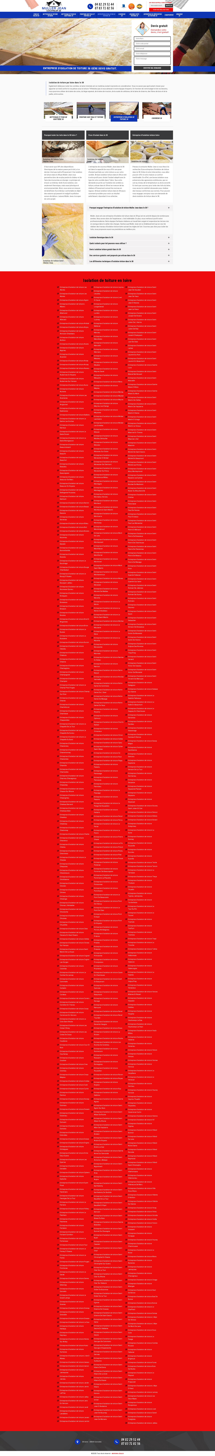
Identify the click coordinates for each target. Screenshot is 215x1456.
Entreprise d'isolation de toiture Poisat (108, 858)
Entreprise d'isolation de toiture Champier (72, 680)
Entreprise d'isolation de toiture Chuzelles (72, 923)
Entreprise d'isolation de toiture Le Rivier (141, 1251)
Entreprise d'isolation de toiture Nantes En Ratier (109, 658)
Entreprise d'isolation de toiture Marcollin (106, 344)
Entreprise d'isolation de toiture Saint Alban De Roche (108, 1113)
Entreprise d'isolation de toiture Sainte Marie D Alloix (142, 386)
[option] (58, 112)
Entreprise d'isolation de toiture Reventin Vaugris (106, 1023)
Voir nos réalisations (161, 10)
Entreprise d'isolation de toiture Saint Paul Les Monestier (142, 522)
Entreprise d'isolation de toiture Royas (108, 1078)
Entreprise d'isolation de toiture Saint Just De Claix (142, 340)
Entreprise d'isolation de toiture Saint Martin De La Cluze (74, 950)
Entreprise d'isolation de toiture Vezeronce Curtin (140, 1111)
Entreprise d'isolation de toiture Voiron (142, 1223)
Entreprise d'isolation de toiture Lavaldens (72, 1412)
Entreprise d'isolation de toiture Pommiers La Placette (106, 876)
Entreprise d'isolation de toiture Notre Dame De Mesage (108, 697)
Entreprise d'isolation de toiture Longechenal (106, 305)
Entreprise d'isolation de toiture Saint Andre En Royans (108, 1139)
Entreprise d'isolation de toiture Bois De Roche (142, 1367)
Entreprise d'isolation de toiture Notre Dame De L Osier (108, 691)
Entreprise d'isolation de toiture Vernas (143, 1060)
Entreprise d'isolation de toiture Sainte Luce (142, 366)
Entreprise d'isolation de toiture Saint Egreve (108, 1301)
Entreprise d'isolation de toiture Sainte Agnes (108, 1100)
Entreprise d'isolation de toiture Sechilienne (140, 748)
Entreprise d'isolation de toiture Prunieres (106, 967)
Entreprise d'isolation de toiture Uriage (142, 1280)
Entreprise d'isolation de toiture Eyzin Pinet (74, 1184)
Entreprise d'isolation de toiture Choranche (72, 910)
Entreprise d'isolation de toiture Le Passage (107, 791)
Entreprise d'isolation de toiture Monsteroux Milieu (106, 476)
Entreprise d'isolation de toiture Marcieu (106, 331)
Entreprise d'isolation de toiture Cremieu (72, 1069)
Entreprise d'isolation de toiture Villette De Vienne (143, 1202)
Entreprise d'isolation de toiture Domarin (72, 1121)
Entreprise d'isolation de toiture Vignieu (140, 1125)
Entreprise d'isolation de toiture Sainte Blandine (108, 1223)
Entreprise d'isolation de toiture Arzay (74, 364)
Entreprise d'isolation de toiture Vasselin (140, 999)
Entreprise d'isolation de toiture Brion (74, 625)
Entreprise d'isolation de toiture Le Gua (74, 1322)
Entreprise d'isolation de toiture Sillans (142, 816)
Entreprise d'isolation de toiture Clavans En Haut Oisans (72, 934)
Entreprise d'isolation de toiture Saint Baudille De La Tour (108, 1197)
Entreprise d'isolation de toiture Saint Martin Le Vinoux (142, 424)
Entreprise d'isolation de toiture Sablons (106, 1094)
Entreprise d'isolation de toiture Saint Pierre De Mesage (142, 561)
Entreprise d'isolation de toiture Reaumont (106, 993)
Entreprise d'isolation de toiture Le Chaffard (141, 1308)
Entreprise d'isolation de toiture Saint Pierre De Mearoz (142, 554)
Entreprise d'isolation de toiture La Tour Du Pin (141, 907)
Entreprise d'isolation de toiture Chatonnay (72, 829)
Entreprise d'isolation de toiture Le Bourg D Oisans (73, 575)
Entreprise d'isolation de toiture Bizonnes (72, 536)
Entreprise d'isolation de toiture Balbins (75, 415)
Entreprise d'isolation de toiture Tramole (140, 920)
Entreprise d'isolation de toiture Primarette (106, 954)
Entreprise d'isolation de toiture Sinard (142, 820)
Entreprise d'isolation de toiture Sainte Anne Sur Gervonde (108, 1152)
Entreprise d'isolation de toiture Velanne (140, 1038)
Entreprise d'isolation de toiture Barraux (72, 426)
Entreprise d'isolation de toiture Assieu (74, 368)
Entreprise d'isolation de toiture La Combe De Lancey (73, 974)
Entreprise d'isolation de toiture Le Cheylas (73, 858)
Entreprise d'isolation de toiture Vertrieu (140, 1085)
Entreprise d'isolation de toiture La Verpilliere (141, 1072)
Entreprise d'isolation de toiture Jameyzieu (140, 1268)
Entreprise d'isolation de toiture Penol (108, 816)
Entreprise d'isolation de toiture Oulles (108, 739)
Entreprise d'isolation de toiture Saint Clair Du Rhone (108, 1275)
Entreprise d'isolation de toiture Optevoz (106, 717)
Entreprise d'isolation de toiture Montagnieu (106, 489)
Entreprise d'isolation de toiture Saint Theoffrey (142, 651)
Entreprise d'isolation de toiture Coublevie (72, 1039)
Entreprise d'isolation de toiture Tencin (142, 866)
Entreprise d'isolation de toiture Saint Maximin (142, 444)
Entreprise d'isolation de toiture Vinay (142, 1208)
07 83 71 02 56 (104, 8)
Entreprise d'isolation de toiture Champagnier (72, 673)
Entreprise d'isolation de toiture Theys (142, 876)
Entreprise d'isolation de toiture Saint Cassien (108, 1243)
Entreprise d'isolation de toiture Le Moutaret (107, 626)
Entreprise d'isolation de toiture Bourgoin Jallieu (72, 581)
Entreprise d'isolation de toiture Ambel (74, 323)
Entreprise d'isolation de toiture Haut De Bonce (142, 1291)
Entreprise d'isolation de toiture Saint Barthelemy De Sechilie (108, 1191)
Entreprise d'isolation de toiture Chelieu (72, 845)
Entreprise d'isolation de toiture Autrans (72, 390)
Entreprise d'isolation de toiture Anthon (72, 339)
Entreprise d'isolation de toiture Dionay (74, 1099)
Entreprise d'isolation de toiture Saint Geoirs (108, 1333)
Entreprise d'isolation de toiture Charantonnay (72, 751)
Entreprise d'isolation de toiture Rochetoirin (106, 1050)
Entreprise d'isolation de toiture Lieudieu (106, 292)
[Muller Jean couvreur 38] (54, 6)
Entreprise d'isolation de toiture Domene (72, 1127)
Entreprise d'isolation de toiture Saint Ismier (108, 1398)
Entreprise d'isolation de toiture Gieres (74, 1278)
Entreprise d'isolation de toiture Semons (140, 755)
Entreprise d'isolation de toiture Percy (108, 820)
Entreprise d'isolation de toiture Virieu (142, 1211)
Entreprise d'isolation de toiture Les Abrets (73, 288)
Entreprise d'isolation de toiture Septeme (140, 761)
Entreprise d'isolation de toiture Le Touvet (141, 914)
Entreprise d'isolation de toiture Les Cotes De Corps (73, 1033)
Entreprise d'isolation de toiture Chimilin (72, 884)
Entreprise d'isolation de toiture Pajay (108, 760)
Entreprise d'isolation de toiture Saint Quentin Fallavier (142, 573)
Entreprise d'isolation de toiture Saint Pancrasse (142, 502)
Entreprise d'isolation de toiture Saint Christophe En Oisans (108, 1256)
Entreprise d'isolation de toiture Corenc (74, 998)
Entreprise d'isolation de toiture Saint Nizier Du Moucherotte (142, 489)
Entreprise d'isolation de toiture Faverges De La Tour (72, 1197)
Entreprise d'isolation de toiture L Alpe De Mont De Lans (142, 1325)
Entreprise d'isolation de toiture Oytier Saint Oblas (108, 748)
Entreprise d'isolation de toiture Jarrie (74, 1386)
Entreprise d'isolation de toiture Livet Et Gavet (108, 299)
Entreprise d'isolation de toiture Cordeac (72, 993)
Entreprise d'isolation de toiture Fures (142, 1362)
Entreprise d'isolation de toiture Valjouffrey (140, 980)
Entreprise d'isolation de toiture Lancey (143, 1392)
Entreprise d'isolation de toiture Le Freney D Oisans (73, 1250)
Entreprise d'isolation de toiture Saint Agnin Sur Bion (108, 1107)
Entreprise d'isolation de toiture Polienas (106, 863)
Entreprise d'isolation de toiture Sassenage (140, 729)
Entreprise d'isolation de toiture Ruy (107, 1089)
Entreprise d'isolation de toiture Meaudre (106, 376)
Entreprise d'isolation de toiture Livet (142, 1409)
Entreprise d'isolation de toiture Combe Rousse (143, 1344)
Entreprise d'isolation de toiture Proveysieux (106, 961)
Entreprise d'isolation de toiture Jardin (74, 1383)
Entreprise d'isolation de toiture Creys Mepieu (74, 1076)
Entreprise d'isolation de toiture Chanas (72, 699)
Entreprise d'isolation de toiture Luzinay (106, 318)
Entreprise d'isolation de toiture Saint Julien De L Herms (142, 321)
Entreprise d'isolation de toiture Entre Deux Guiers (74, 1154)
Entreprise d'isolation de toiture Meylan (109, 396)
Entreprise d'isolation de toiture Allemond (72, 312)
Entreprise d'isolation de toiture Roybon (106, 1083)
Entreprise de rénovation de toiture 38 (152, 15)
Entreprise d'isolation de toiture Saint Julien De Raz (142, 327)
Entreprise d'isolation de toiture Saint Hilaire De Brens (108, 1366)
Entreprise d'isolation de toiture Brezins (72, 614)
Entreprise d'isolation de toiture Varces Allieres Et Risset (143, 993)
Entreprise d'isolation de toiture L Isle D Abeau (74, 1357)
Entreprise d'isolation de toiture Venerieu (140, 1045)
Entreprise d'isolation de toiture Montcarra (106, 515)
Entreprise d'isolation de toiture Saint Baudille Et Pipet (108, 1204)
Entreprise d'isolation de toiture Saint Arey (108, 1171)
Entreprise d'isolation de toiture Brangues (72, 594)
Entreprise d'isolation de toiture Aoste (74, 344)
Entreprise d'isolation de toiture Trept (142, 939)
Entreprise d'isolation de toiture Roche (108, 1038)
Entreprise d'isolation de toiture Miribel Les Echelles (108, 424)
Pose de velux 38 (36, 15)
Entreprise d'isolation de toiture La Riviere (107, 1033)
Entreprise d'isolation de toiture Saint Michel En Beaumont (142, 457)
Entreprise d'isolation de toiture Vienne (143, 1116)
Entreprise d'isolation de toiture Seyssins (140, 794)
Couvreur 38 (121, 15)
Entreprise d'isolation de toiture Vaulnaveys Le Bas (140, 1019)
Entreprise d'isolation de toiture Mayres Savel (106, 370)
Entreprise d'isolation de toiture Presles (106, 941)
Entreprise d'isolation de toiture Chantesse (72, 712)
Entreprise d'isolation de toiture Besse (74, 507)
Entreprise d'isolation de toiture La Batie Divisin (73, 433)
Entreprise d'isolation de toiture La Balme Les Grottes (73, 420)
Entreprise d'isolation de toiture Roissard (106, 1056)
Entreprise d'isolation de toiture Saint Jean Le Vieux (142, 308)
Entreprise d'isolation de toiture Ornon (108, 735)
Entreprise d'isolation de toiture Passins (106, 798)
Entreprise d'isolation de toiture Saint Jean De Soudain (142, 288)
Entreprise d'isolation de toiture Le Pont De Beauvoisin (107, 896)
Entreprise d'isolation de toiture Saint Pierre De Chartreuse (142, 541)
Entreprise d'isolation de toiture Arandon (72, 355)
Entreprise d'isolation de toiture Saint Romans (142, 599)
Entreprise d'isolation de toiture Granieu (72, 1303)
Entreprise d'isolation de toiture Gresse (74, 1318)
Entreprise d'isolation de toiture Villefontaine (140, 1170)
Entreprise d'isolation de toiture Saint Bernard (108, 1210)
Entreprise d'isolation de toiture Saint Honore (108, 1392)
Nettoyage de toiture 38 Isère (50, 15)
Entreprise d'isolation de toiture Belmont (72, 498)
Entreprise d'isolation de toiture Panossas (106, 778)
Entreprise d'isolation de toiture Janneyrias (72, 1371)
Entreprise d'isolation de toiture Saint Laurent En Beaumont (142, 360)
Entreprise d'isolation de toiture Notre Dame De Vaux (108, 704)
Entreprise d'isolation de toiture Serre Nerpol (108, 671)
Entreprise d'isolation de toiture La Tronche (141, 944)
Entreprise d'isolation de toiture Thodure (140, 881)
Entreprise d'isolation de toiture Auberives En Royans (72, 373)
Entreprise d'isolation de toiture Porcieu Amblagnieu (106, 928)
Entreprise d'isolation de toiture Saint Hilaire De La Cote (108, 1372)
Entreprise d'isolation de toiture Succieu (140, 851)
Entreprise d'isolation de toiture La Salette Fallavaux (141, 697)
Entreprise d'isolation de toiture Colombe (72, 967)
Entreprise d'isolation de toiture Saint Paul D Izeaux (142, 515)
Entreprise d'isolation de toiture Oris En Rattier (109, 723)
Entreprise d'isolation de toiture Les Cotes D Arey (73, 1027)
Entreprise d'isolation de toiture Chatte (74, 834)
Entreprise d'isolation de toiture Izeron (74, 1366)
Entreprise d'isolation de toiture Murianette (106, 645)
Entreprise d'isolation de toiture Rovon (108, 1074)
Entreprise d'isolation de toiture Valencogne (140, 967)
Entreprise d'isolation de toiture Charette (72, 764)
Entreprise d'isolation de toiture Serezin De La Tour (140, 768)
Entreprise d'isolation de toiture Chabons (72, 654)
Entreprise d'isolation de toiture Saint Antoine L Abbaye (108, 1158)
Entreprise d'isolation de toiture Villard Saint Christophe (142, 1164)
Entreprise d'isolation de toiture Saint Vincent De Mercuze (142, 677)
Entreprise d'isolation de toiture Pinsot (108, 847)
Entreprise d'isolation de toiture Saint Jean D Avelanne (108, 1405)
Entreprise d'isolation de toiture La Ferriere (73, 1203)
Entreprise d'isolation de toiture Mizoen (106, 430)
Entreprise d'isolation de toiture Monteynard (106, 541)
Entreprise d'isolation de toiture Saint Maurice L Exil (142, 437)
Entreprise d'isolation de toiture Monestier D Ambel (106, 456)
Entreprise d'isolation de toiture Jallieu (142, 1423)
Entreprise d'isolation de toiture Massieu (106, 357)
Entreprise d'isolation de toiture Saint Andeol (108, 1132)
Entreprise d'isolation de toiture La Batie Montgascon (73, 439)
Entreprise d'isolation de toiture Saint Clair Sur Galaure (108, 1282)
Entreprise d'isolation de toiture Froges (74, 1262)
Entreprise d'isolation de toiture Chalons (72, 660)
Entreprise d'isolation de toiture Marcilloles (106, 337)
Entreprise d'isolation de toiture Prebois (106, 935)
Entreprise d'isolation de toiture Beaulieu (72, 465)
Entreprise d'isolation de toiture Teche (142, 862)
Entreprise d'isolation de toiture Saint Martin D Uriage (142, 418)
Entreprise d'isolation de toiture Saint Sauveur (142, 606)
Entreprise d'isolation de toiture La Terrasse (141, 871)
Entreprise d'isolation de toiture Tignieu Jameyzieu (140, 894)
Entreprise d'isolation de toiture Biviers (74, 531)
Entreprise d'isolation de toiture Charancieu (72, 744)
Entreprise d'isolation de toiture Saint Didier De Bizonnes (108, 1288)
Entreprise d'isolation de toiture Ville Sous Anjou (142, 1189)
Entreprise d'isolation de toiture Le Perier (107, 825)
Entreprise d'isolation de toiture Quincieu (106, 987)
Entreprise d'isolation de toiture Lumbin (106, 312)
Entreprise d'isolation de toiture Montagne (106, 482)
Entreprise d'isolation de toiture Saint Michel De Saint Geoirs (142, 450)
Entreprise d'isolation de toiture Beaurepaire (72, 472)
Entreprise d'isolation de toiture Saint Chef (108, 1249)
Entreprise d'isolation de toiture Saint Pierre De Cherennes (142, 548)
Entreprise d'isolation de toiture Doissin (75, 1109)
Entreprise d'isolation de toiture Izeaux (74, 1362)
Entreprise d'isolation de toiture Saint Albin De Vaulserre (108, 1126)
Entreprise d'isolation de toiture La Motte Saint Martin (107, 616)
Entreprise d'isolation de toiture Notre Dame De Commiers (108, 684)
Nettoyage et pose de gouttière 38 (68, 15)
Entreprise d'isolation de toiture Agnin (74, 300)
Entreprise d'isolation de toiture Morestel (106, 583)
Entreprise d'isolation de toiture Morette (106, 596)
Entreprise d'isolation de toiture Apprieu (72, 349)
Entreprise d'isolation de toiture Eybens (75, 1172)
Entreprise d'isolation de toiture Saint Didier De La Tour (108, 1295)
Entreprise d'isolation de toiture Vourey (143, 1240)
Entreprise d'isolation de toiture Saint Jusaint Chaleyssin (142, 334)
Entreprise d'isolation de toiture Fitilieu (74, 1209)
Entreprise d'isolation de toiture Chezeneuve (72, 871)
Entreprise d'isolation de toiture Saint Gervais (108, 1353)
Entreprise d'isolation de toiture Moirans (106, 443)
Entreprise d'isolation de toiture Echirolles (72, 1134)
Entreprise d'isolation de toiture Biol (73, 527)
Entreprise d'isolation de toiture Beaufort (72, 459)
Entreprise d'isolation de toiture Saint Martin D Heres (142, 411)
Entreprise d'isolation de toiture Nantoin (106, 665)
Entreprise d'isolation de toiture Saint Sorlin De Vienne (142, 638)
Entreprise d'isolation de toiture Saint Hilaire (108, 1385)
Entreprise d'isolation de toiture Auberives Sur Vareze (72, 380)
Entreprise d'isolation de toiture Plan (108, 855)
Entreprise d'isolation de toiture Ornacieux (106, 730)
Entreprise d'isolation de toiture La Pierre (107, 831)
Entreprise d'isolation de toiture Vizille (142, 1219)
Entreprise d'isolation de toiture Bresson (72, 607)
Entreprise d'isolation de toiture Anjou (74, 327)
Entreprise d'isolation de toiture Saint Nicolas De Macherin (142, 483)
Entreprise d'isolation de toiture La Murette (107, 639)
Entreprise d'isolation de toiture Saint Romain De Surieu (142, 593)
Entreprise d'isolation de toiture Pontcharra (106, 889)
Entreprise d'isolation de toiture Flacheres (72, 1220)
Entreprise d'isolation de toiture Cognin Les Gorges (74, 961)
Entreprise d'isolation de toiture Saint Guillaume (108, 1359)
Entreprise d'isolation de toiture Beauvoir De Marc (72, 478)
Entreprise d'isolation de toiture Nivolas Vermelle (109, 678)
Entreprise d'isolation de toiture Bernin (74, 503)
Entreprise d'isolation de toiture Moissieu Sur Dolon (106, 450)
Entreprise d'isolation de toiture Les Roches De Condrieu (107, 1043)
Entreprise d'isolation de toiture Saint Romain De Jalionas (142, 586)
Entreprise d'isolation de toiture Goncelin (72, 1290)
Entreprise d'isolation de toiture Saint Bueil (108, 1236)
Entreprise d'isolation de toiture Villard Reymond (142, 1157)
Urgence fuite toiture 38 (134, 15)
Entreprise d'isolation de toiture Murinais (106, 652)
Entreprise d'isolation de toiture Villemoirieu (140, 1176)
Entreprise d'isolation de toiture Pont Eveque (108, 915)
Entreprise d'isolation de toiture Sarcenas (140, 716)
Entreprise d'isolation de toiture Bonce (142, 1303)
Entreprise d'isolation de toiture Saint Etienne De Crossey (108, 1307)
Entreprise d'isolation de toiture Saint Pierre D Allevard (142, 528)
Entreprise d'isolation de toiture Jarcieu (72, 1377)
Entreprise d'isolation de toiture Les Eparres (73, 1161)
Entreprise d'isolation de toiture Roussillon (106, 1069)
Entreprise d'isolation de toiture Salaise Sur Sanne (143, 690)
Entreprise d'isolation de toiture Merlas (108, 392)
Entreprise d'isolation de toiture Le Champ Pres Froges (73, 686)
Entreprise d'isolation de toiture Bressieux (72, 601)
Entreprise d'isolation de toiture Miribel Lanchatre (108, 417)
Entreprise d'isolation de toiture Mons (142, 1256)
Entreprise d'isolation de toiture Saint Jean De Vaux (142, 295)
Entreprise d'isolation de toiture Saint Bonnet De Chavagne (108, 1230)
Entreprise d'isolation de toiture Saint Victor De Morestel (142, 671)
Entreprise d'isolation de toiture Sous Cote (142, 1331)
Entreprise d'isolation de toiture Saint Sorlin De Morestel (142, 632)
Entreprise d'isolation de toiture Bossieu (72, 555)
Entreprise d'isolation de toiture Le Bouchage (73, 562)
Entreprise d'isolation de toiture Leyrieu (109, 287)
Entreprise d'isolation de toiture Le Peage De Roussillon (107, 804)
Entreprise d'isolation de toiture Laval (74, 1407)
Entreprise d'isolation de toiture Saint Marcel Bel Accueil (142, 373)
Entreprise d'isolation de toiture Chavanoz (72, 839)
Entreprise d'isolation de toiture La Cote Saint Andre (73, 1020)
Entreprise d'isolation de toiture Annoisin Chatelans (72, 332)
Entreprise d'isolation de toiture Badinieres (72, 409)
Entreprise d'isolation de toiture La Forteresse (73, 1240)
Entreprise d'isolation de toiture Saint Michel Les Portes (142, 463)
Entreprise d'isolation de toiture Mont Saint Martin (108, 567)
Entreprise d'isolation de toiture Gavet (142, 1413)
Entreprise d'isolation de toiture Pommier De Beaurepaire (106, 870)
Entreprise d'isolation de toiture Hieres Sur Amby (74, 1340)
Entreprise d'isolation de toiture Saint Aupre (108, 1178)
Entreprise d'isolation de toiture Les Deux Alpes (141, 1397)
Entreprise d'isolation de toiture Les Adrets (73, 295)
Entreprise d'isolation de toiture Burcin (74, 642)
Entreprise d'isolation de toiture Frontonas (72, 1267)
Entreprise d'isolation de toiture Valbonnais (140, 954)
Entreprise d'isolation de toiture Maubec (106, 363)
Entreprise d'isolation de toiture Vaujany (140, 1012)
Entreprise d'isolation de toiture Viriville (143, 1215)
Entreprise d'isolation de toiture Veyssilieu (140, 1104)
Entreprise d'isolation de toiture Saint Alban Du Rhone (108, 1120)
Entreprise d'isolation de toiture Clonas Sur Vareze (74, 944)
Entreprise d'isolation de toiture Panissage (106, 772)
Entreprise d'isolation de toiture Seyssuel (140, 800)
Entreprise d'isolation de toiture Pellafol (106, 811)
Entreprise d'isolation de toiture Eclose (74, 1139)
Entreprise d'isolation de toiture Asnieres (140, 1261)
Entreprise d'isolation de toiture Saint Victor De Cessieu (142, 664)
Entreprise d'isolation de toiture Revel (108, 1011)
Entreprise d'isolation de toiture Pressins (106, 948)
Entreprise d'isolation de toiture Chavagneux (140, 1274)
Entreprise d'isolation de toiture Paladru (106, 765)
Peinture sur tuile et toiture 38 (87, 15)
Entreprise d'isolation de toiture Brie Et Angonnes (74, 620)
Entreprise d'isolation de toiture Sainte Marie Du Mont (142, 392)
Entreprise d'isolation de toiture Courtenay (72, 1052)
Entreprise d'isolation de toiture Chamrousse (140, 1245)
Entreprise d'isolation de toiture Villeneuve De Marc (140, 1183)
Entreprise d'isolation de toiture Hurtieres (72, 1350)
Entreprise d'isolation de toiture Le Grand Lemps (73, 1296)
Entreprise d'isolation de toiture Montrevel (106, 560)
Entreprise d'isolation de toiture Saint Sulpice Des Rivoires (142, 645)
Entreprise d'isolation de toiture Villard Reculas (142, 1151)
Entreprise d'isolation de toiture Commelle (72, 980)
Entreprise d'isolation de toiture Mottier (109, 621)
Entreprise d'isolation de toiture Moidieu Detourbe (106, 437)
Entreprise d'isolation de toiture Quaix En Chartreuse (108, 974)
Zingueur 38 (179, 15)
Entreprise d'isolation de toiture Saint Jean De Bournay (108, 1411)
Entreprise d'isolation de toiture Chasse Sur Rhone (72, 790)
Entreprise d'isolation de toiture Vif (141, 1120)
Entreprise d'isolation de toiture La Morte (107, 603)
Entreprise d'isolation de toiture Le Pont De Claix (107, 909)
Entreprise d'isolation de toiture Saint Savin (142, 612)
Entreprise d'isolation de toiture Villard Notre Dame (142, 1144)
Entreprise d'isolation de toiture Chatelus (72, 816)
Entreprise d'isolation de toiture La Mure (107, 632)
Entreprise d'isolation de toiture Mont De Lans (108, 534)
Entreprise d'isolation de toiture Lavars (74, 1417)
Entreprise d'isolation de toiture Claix (74, 929)
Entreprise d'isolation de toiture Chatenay (72, 822)
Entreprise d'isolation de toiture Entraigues (72, 1148)
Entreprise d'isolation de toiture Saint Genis (108, 1320)
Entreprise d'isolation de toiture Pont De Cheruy (108, 902)
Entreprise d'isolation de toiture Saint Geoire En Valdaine (108, 1327)
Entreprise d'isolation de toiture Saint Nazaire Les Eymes (142, 476)
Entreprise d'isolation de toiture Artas (74, 361)
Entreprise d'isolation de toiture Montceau (106, 521)
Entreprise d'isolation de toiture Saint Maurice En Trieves (142, 431)
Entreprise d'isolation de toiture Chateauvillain (72, 809)
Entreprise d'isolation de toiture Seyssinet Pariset (140, 787)
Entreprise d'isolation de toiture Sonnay (140, 838)
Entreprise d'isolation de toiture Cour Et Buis (75, 1046)
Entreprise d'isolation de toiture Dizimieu (72, 1104)
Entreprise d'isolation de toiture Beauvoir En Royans (72, 485)
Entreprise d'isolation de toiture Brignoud (140, 1357)
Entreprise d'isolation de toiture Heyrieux (72, 1334)
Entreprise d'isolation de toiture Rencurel (106, 1006)
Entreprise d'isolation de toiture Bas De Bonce (143, 1298)
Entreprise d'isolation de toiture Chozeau (72, 917)
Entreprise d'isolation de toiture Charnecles (72, 770)
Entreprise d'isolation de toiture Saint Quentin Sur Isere (142, 580)
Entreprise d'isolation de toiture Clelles (74, 939)
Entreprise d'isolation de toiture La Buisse (73, 630)
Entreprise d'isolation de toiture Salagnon (140, 684)
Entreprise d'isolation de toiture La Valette (141, 973)
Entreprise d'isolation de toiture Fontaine (72, 1227)
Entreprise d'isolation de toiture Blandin (72, 542)
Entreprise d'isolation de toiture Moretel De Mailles (106, 590)
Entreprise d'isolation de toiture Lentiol (74, 1421)
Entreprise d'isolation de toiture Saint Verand (142, 658)
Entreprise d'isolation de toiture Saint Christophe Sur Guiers (108, 1262)
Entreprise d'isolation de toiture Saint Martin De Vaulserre (142, 405)
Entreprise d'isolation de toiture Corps (74, 1009)
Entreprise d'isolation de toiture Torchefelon (140, 901)
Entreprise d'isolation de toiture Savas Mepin (142, 742)
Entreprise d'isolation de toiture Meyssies (106, 411)
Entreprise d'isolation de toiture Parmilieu (106, 785)
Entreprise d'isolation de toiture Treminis (140, 933)
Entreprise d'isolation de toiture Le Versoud (141, 1078)
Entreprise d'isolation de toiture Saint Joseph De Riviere (142, 314)
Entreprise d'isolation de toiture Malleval (106, 325)
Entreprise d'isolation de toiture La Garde (73, 1273)
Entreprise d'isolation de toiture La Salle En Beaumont (141, 703)
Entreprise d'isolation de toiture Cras (74, 1064)
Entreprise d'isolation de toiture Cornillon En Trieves (72, 1003)
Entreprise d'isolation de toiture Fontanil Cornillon (72, 1233)
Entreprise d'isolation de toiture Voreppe (140, 1234)
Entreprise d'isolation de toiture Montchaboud (106, 528)
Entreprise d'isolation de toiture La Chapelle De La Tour (73, 725)
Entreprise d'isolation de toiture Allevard (72, 318)
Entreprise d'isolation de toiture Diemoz (72, 1094)
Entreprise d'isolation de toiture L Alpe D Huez (142, 1387)
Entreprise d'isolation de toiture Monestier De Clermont (106, 463)
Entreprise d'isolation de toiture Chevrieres (72, 852)
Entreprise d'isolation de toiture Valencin (140, 960)
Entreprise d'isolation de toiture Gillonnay (72, 1283)
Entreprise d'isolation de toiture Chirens (72, 891)
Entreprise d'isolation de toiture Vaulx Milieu (142, 1032)
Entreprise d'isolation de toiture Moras (108, 578)
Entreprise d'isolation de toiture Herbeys (72, 1327)
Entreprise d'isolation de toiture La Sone (141, 831)
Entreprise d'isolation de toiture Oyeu (108, 743)
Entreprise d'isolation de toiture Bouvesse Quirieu (72, 588)
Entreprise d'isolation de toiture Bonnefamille (72, 549)
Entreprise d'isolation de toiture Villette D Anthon (143, 1196)
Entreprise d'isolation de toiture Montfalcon (106, 547)
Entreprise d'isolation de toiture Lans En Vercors (74, 1402)
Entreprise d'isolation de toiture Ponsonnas (106, 883)
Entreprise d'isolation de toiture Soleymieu (140, 825)
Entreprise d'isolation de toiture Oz (107, 753)
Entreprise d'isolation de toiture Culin (74, 1085)
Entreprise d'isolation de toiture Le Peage (141, 1338)
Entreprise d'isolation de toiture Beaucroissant (72, 446)
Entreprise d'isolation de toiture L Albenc (72, 305)
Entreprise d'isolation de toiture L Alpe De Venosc (142, 1318)
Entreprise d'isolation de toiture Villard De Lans (142, 1138)
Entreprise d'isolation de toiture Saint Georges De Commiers (108, 1340)
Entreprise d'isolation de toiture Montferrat (106, 554)
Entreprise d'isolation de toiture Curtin (74, 1089)
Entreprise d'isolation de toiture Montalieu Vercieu (106, 495)
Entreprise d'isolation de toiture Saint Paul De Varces (142, 509)
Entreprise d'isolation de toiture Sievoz (142, 812)
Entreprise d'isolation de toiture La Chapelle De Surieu (73, 732)
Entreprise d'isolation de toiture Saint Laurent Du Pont (142, 353)
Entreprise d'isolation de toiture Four (73, 1245)
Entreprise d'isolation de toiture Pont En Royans (108, 922)
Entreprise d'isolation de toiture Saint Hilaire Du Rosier (108, 1379)
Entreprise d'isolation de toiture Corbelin (72, 987)
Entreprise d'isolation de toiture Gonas (142, 1313)
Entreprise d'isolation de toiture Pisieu (108, 851)
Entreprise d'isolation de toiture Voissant (140, 1228)
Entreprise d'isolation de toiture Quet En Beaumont (108, 980)
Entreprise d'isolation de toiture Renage (106, 999)
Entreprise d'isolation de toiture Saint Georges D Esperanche (108, 1346)
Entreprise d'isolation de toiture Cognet (75, 956)
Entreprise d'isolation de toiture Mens (108, 382)
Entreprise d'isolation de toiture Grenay (74, 1308)
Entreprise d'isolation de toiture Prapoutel (140, 1380)
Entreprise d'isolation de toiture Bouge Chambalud (74, 568)
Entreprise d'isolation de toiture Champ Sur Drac (75, 693)
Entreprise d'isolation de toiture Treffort (140, 927)
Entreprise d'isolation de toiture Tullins (142, 949)
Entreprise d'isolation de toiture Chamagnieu (72, 667)
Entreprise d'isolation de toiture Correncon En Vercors (72, 1014)
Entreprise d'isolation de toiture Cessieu (72, 647)
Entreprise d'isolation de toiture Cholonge (72, 897)
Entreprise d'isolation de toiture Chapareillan (72, 719)
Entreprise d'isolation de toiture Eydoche (72, 1177)
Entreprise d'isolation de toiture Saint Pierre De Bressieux (142, 535)
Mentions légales (118, 1453)
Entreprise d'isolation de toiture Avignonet (72, 403)
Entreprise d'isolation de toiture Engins (74, 1143)
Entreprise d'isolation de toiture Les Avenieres (73, 396)
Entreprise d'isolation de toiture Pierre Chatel (108, 838)
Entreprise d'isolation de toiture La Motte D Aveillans (107, 609)
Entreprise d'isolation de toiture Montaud (106, 502)
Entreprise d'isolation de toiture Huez (74, 1345)
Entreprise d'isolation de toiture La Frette (73, 1256)
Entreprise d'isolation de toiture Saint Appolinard (108, 1165)
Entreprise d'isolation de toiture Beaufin (72, 452)
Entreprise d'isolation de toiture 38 (106, 15)
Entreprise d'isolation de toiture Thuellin (140, 888)
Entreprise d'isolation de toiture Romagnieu (106, 1063)
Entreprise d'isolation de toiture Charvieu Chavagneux (72, 777)
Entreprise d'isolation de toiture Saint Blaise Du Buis (108, 1217)
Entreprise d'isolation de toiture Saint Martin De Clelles (142, 398)
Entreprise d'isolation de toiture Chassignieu (72, 796)
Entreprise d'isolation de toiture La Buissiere (73, 637)
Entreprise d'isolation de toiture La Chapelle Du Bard (73, 738)
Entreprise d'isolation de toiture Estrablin (72, 1167)
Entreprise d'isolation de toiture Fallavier (140, 1351)
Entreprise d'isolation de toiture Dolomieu (72, 1114)
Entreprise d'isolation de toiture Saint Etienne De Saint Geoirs (108, 1314)
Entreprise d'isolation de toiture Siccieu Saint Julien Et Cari (143, 807)
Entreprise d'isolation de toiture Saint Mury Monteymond (142, 470)
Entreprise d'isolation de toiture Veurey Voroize (143, 1091)
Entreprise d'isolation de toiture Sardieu (140, 723)
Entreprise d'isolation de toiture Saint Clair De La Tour (108, 1269)
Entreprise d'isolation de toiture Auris (74, 385)
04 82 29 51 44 (104, 4)
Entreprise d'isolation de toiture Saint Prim (142, 567)
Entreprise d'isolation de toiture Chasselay (72, 783)
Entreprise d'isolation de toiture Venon (142, 1050)
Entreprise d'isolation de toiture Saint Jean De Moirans (108, 1418)
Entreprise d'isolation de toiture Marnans (106, 350)
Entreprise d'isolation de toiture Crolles (74, 1081)
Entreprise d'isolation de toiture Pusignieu (140, 1418)
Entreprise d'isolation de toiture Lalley (74, 1397)
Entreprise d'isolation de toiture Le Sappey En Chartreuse (141, 710)
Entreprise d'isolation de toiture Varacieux (140, 986)
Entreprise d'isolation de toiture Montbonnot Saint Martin (106, 508)
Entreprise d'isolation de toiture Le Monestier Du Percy (107, 469)
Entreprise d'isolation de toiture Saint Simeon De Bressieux (142, 625)
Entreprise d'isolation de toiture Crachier (72, 1059)
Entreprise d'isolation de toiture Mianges (140, 1285)
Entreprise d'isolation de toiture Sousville (140, 844)
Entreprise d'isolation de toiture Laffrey (72, 1392)
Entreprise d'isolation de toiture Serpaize (140, 781)
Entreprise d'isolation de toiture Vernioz (140, 1065)
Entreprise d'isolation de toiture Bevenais (72, 518)
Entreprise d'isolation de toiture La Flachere (73, 1214)
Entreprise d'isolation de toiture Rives (108, 1028)
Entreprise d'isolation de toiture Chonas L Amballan (72, 904)
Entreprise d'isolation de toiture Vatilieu (140, 1006)
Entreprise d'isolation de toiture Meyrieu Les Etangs (106, 405)
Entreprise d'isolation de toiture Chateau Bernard (72, 803)
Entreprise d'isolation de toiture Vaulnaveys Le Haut (140, 1025)
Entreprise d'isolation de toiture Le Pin (108, 843)
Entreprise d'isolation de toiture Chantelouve (72, 706)
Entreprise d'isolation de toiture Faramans (72, 1190)
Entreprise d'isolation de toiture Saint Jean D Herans (142, 301)
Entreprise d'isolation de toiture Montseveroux (106, 573)
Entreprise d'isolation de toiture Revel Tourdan (108, 1016)
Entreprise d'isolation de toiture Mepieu (106, 387)
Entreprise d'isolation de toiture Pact (108, 757)
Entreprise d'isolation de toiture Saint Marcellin (142, 379)
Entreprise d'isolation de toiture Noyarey (106, 710)
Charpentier (169, 15)
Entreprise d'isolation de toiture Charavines (72, 757)
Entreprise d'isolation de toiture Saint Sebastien (142, 619)
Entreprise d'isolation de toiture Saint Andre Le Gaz (108, 1145)
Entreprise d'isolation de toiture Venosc (140, 1055)
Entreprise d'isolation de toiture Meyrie (108, 400)
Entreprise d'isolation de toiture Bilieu (74, 523)
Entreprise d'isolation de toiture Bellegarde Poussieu (72, 491)
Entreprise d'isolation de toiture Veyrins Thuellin (140, 1098)
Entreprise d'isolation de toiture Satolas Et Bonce (140, 736)
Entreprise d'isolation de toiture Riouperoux (140, 1404)
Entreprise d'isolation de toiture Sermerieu (140, 774)
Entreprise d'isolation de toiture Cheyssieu (72, 865)
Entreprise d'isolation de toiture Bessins (72, 512)
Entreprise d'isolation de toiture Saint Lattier (142, 347)
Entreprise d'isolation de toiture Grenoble (72, 1313)
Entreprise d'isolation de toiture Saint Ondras (142, 496)
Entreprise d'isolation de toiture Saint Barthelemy (108, 1184)
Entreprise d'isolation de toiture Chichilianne (72, 878)
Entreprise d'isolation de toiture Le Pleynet (141, 1374)
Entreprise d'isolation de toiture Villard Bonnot (142, 1131)
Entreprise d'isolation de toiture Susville (140, 857)
